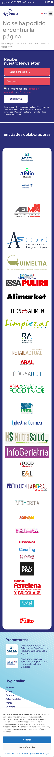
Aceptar (27, 739)
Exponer (10, 687)
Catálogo (10, 695)
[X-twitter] (45, 2)
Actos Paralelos (13, 699)
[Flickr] (52, 2)
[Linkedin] (48, 2)
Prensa (9, 702)
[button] (50, 13)
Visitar (9, 691)
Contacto (10, 706)
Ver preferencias (27, 747)
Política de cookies (12, 753)
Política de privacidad (30, 753)
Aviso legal (44, 753)
